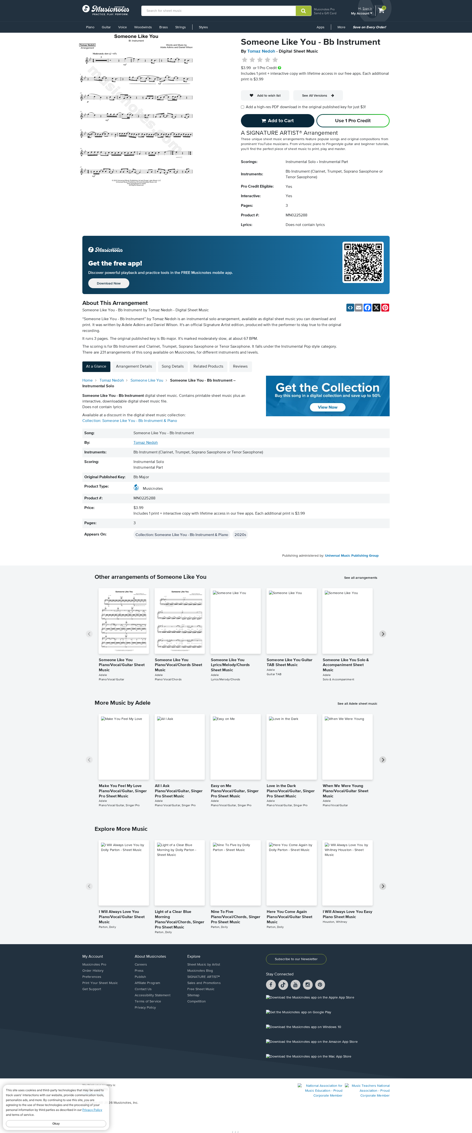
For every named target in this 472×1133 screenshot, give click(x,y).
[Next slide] (382, 633)
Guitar (106, 27)
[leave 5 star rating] (275, 60)
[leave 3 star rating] (260, 60)
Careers (141, 964)
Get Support (91, 989)
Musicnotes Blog (200, 970)
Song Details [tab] (173, 367)
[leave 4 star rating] (267, 60)
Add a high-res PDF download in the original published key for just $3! (306, 107)
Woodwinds (143, 27)
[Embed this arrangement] (350, 308)
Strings (180, 27)
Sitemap (193, 995)
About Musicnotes (150, 957)
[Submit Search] (303, 11)
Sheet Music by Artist (203, 964)
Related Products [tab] (208, 367)
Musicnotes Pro (324, 9)
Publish (140, 977)
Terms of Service (148, 1001)
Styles (203, 27)
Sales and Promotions (204, 983)
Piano (90, 27)
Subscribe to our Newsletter (296, 959)
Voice (122, 27)
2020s (240, 534)
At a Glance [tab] (96, 367)
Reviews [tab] (240, 367)
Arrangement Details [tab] (134, 367)
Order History (92, 970)
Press (139, 970)
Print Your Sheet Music (100, 983)
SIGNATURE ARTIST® (203, 977)
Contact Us (143, 989)
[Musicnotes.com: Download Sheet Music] (105, 10)
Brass (163, 27)
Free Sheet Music (201, 989)
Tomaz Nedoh (261, 51)
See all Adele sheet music (357, 703)
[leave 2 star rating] (252, 60)
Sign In (367, 8)
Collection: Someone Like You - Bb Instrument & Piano (129, 421)
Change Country (93, 1093)
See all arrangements (360, 578)
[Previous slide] (89, 633)
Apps (320, 27)
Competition (196, 1001)
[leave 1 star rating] (245, 60)
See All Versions (314, 95)
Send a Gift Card (325, 13)
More (343, 29)
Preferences (91, 977)
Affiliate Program (147, 983)
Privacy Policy (145, 1007)
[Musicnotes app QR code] (363, 265)
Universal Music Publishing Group (352, 555)
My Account (360, 13)
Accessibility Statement (152, 995)
